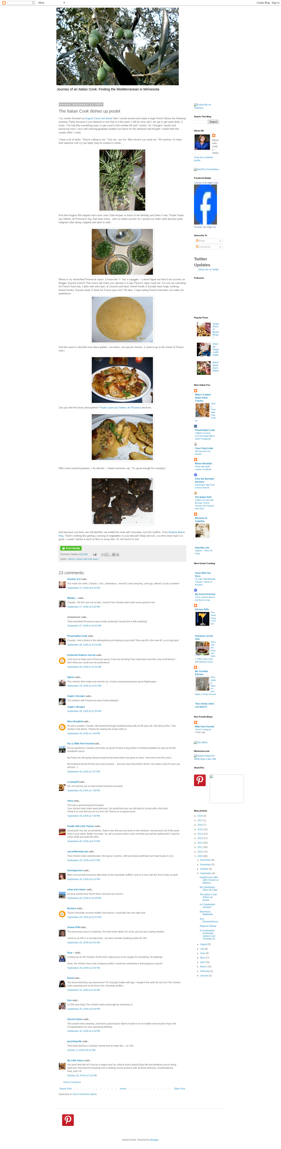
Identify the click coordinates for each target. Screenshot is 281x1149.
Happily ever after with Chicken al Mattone (209, 880)
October (204, 869)
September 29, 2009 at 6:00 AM (83, 942)
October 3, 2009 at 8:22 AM (81, 1050)
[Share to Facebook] (114, 554)
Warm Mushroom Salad (216, 366)
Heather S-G (74, 579)
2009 (200, 856)
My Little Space (75, 1060)
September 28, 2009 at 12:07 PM (84, 685)
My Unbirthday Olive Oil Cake (209, 888)
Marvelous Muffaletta (206, 913)
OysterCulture (75, 1019)
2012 (200, 842)
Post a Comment (72, 1082)
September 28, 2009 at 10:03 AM (84, 644)
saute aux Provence (120, 407)
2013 (200, 838)
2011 (200, 847)
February (205, 971)
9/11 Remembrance (209, 920)
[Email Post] (94, 554)
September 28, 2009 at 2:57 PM (83, 771)
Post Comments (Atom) (85, 1094)
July (202, 949)
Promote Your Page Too (205, 227)
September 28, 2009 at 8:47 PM (83, 841)
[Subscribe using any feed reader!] (206, 169)
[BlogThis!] (107, 554)
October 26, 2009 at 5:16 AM (82, 1075)
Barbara (71, 908)
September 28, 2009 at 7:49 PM (83, 816)
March (203, 966)
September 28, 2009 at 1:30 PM (83, 733)
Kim (69, 1000)
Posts (201, 241)
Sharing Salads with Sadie (216, 349)
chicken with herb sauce (87, 559)
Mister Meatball (203, 463)
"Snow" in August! (203, 729)
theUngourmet (75, 870)
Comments (204, 247)
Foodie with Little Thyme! (80, 826)
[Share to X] (110, 554)
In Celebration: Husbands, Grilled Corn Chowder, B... (208, 934)
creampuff (73, 782)
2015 (200, 829)
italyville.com (202, 547)
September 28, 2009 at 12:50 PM (84, 711)
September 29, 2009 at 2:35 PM (83, 968)
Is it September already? (207, 905)
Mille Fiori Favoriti (204, 726)
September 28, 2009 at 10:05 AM (84, 667)
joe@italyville (74, 1041)
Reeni (70, 978)
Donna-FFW (73, 927)
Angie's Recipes (76, 696)
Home (123, 1088)
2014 (200, 834)
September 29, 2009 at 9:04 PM (83, 1009)
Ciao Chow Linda (204, 448)
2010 (200, 851)
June (203, 953)
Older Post (179, 1088)
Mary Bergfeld (75, 721)
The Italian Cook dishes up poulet (208, 897)
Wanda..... (72, 598)
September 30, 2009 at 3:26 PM (83, 1031)
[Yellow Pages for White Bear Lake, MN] (206, 759)
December (206, 860)
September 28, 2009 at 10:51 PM (84, 917)
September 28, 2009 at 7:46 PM (83, 790)
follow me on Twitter (208, 269)
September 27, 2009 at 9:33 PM (83, 606)
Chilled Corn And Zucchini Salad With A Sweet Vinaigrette (205, 436)
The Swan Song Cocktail (213, 618)
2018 (200, 816)
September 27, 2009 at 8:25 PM (83, 588)
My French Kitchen (205, 594)
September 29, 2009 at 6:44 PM (83, 990)
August (204, 944)
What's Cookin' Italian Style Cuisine (203, 397)
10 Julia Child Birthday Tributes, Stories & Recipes (205, 582)
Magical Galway (208, 926)
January (204, 975)
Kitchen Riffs (202, 609)
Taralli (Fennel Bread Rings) (216, 331)
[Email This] (103, 554)
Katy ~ (70, 952)
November (206, 864)
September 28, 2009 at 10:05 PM (84, 898)
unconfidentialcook (77, 851)
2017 (200, 820)
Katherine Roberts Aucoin (81, 655)
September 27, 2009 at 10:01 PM (84, 625)
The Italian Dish (203, 497)
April (202, 962)
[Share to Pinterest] (117, 554)
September (206, 873)
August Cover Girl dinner (98, 118)
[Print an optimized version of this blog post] (71, 550)
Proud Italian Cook (77, 636)
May (202, 957)
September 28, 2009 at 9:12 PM (83, 879)
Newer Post (66, 1088)
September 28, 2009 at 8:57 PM (83, 860)
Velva (70, 801)
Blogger (154, 1140)
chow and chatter (76, 889)
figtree (70, 677)
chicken (71, 559)
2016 (200, 825)
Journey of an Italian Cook (206, 183)
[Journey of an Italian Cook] (205, 223)
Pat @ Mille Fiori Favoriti (80, 743)
